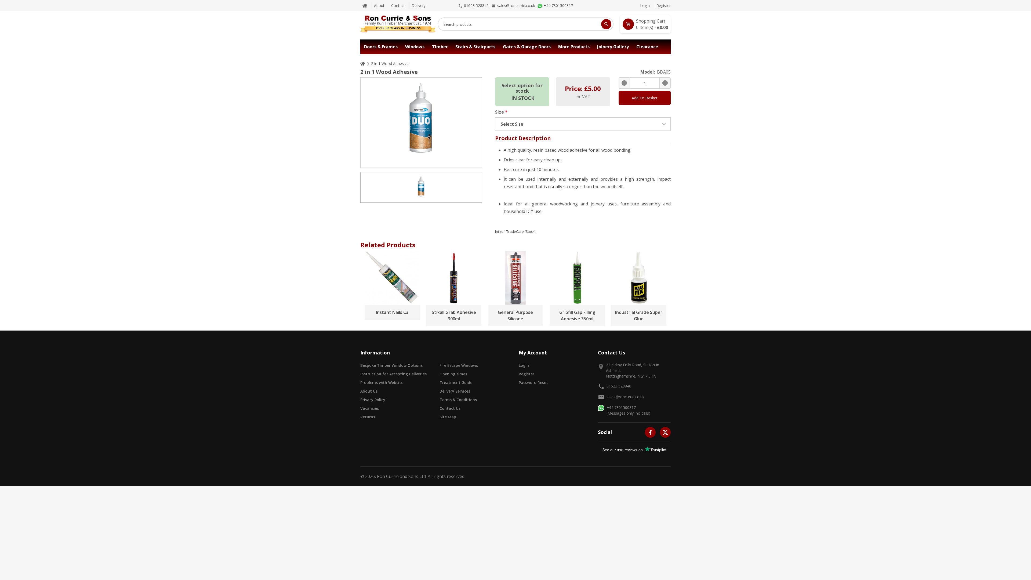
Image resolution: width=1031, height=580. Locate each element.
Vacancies (369, 408)
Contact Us (450, 408)
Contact (398, 5)
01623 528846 (619, 386)
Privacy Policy (372, 399)
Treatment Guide (456, 382)
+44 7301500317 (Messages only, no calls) (628, 410)
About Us (368, 391)
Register (663, 5)
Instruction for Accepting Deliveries (393, 373)
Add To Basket (645, 97)
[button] (645, 24)
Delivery (419, 5)
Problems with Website (381, 382)
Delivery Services (455, 391)
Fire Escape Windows (459, 365)
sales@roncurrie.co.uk (625, 396)
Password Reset (533, 382)
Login (645, 5)
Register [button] (526, 373)
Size (501, 112)
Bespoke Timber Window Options (391, 365)
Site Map (448, 416)
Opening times (453, 373)
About (379, 5)
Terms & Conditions (458, 399)
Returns (367, 416)
